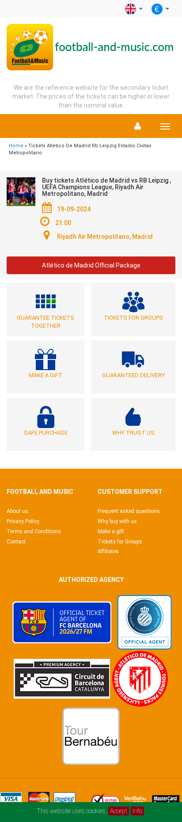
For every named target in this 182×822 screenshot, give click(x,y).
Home (16, 146)
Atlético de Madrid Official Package (91, 265)
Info (137, 810)
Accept (118, 810)
